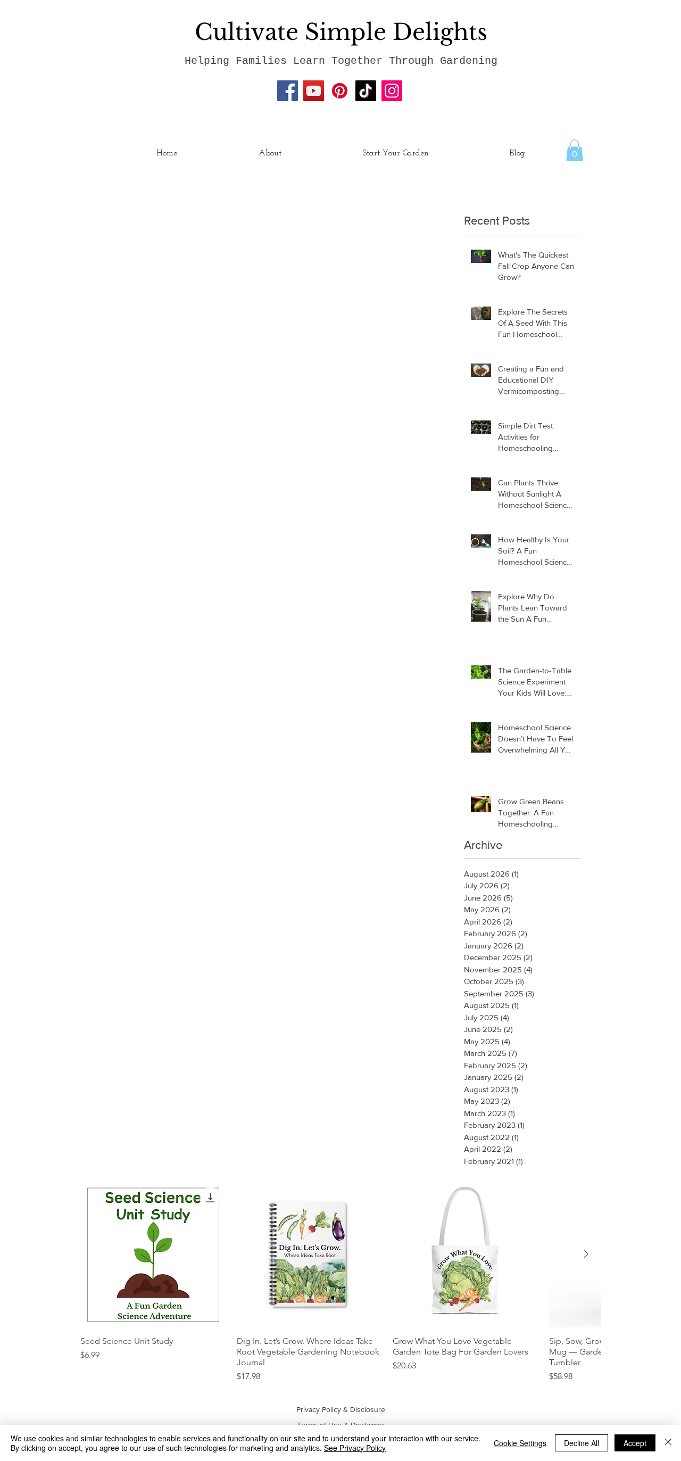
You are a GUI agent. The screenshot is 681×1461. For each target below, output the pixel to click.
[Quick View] (153, 1254)
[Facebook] (287, 90)
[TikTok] (365, 90)
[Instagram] (391, 90)
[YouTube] (313, 90)
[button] (575, 150)
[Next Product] (586, 1254)
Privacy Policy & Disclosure (340, 1409)
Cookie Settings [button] (520, 1443)
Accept (635, 1443)
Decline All (581, 1443)
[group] (340, 1282)
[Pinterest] (339, 90)
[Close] (668, 1442)
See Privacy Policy (355, 1447)
